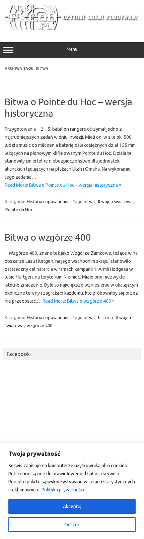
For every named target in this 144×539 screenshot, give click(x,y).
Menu (72, 49)
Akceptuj (72, 506)
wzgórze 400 (39, 325)
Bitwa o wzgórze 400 (48, 237)
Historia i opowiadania (49, 201)
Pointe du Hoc (19, 209)
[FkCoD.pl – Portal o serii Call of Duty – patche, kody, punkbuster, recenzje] (72, 28)
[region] (72, 490)
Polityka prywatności (63, 489)
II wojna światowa (115, 201)
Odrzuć (72, 524)
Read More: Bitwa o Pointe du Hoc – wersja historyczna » (63, 185)
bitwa (89, 201)
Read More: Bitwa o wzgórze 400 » (79, 301)
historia (105, 317)
